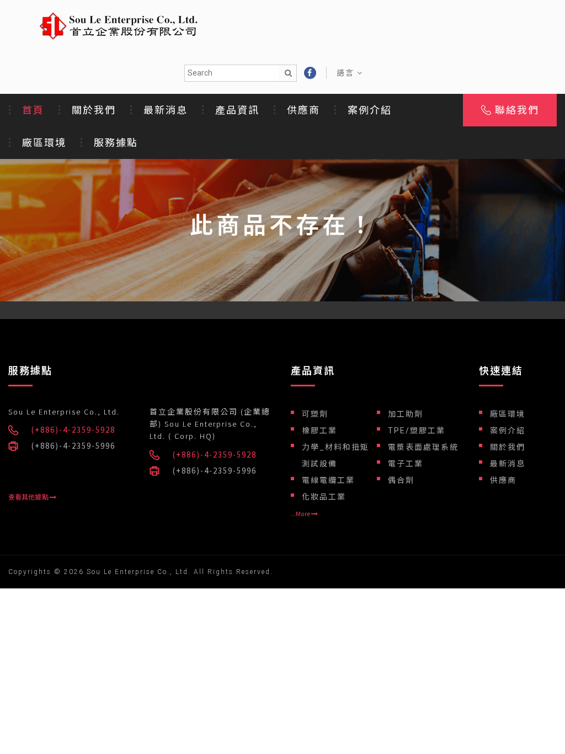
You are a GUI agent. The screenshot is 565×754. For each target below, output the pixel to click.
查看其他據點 (29, 497)
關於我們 (94, 110)
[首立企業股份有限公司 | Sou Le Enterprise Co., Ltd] (119, 24)
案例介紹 (370, 110)
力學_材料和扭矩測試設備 (335, 455)
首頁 (33, 110)
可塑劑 (315, 414)
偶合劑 (401, 480)
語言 (347, 73)
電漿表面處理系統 (423, 447)
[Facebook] (310, 73)
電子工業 (405, 463)
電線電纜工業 (328, 480)
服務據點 (116, 142)
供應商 (303, 110)
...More (301, 513)
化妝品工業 (324, 496)
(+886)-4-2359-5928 (73, 429)
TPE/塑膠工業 (416, 430)
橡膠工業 (319, 430)
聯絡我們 (515, 110)
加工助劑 (405, 414)
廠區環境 (44, 142)
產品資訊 (237, 110)
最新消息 (165, 110)
